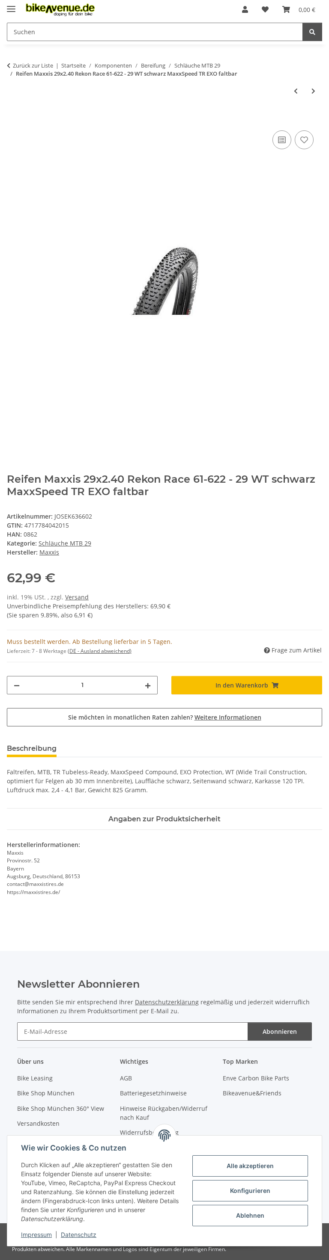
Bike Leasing (35, 1078)
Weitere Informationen (227, 717)
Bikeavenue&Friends (252, 1093)
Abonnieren (280, 1031)
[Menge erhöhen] (147, 685)
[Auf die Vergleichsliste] (281, 139)
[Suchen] (312, 32)
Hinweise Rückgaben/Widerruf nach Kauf (163, 1112)
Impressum (36, 1234)
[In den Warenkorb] (14, 119)
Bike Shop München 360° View (60, 1108)
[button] (245, 9)
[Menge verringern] (16, 685)
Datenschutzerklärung (167, 1002)
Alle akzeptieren (250, 1165)
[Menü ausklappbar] (11, 5)
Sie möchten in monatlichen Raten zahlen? (164, 717)
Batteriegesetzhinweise (153, 1093)
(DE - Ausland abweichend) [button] (100, 651)
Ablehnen (250, 1215)
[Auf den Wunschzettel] (304, 139)
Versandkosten (38, 1123)
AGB (126, 1078)
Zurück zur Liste (33, 65)
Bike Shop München (46, 1093)
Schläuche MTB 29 (65, 543)
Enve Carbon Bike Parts (256, 1078)
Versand (77, 597)
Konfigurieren (250, 1190)
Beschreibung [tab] (32, 748)
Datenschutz (78, 1234)
